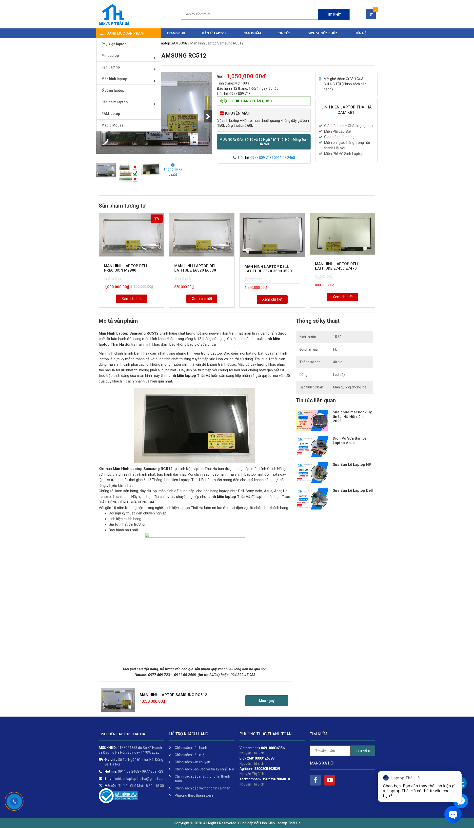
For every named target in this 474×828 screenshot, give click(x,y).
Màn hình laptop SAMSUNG (166, 43)
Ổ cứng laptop (112, 90)
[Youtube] (329, 780)
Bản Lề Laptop (214, 33)
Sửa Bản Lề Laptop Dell (353, 490)
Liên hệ (360, 33)
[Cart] (371, 14)
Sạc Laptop (110, 67)
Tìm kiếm (333, 14)
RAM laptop (110, 114)
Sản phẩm (252, 33)
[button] (264, 141)
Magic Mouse (112, 125)
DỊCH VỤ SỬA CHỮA (322, 33)
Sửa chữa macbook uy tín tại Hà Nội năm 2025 (352, 416)
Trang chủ (176, 33)
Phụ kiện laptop (113, 44)
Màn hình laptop (114, 79)
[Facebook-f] (315, 780)
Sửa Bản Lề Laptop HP (352, 464)
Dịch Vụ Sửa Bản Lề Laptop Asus (349, 440)
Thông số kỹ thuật (172, 171)
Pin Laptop (110, 56)
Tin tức (284, 33)
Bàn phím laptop (114, 102)
